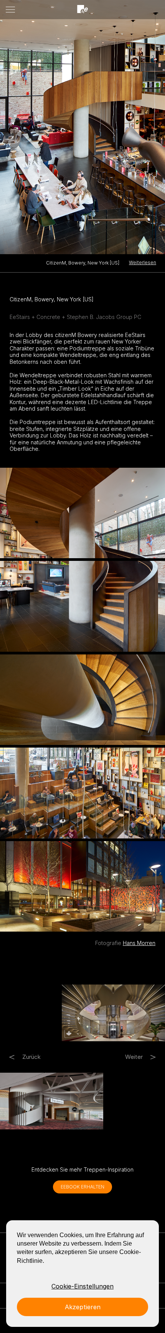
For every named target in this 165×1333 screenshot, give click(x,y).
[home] (82, 9)
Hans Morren (139, 943)
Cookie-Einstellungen (82, 1286)
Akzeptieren (83, 1307)
